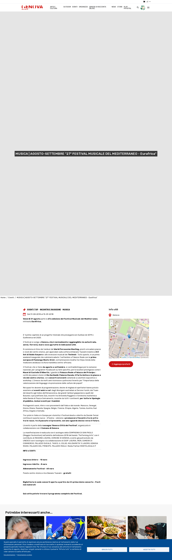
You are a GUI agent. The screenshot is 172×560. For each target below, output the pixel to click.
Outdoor (67, 7)
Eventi (75, 7)
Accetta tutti (149, 549)
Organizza (83, 7)
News (114, 7)
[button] (129, 336)
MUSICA (66, 309)
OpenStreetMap (134, 357)
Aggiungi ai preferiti (121, 364)
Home (3, 297)
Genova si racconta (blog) (97, 7)
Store (119, 7)
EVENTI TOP (32, 309)
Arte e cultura (53, 7)
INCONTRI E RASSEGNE (50, 309)
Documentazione (9, 555)
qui (51, 345)
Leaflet (123, 357)
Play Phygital (127, 7)
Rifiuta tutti (107, 549)
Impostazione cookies (24, 555)
